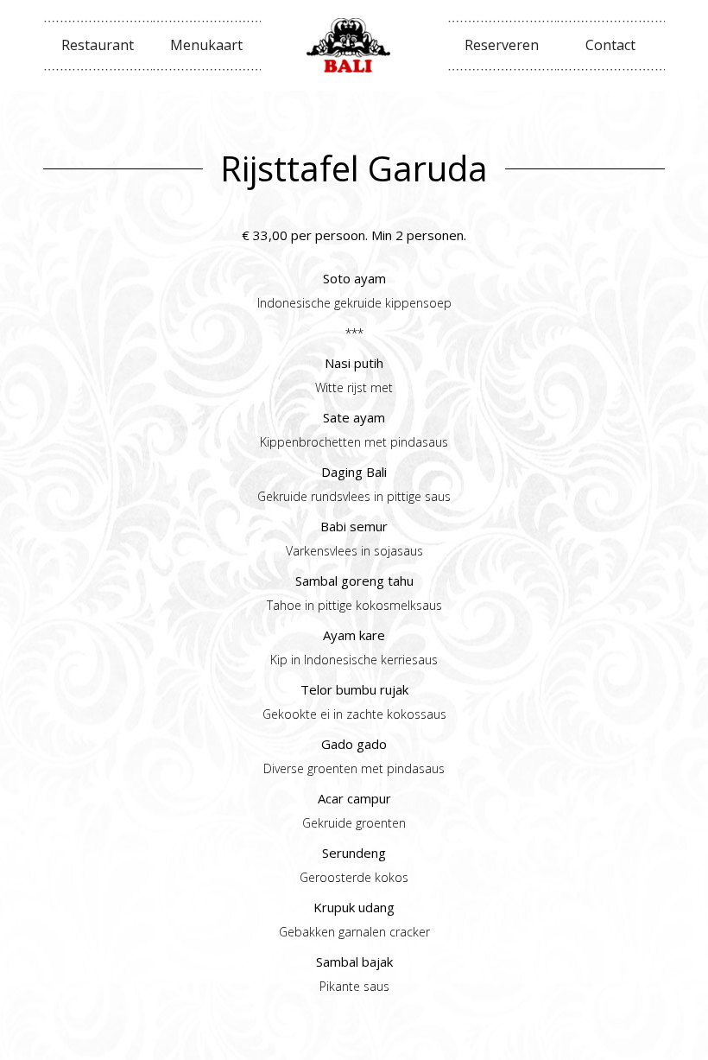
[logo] (354, 45)
